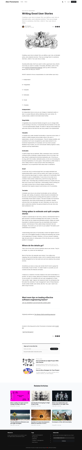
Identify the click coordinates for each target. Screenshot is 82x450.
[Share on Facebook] (57, 27)
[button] (63, 2)
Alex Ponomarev (28, 26)
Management (35, 436)
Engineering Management (37, 435)
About (25, 1)
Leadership (34, 438)
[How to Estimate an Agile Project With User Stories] (28, 362)
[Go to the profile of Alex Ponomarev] (23, 27)
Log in (68, 1)
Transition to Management (37, 440)
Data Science (35, 442)
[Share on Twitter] (56, 27)
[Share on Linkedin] (59, 27)
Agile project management (28, 10)
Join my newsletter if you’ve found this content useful (36, 302)
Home (22, 1)
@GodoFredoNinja (52, 447)
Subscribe (74, 1)
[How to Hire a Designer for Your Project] (28, 371)
